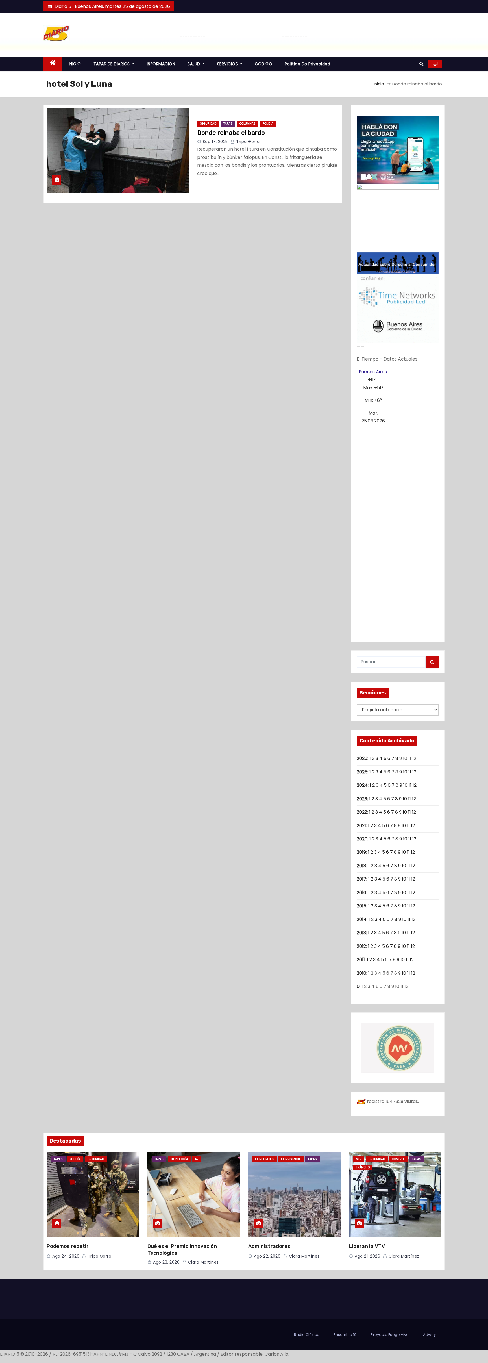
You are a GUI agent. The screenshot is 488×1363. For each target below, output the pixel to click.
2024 (362, 785)
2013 (361, 932)
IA (196, 1159)
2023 (362, 799)
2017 (361, 879)
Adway (429, 1334)
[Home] (52, 64)
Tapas (227, 124)
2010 (361, 973)
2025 (362, 772)
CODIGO (263, 64)
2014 (362, 919)
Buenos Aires (373, 372)
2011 (361, 959)
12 (414, 772)
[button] (421, 63)
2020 (362, 839)
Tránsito (363, 1167)
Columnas (247, 124)
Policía (268, 124)
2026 (362, 758)
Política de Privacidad (307, 64)
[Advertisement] (398, 531)
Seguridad (208, 124)
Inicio (379, 84)
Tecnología (179, 1159)
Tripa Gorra (247, 141)
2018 (361, 866)
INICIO (75, 64)
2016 (361, 892)
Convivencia (291, 1159)
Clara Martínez (203, 1262)
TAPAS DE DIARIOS (112, 64)
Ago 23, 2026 (166, 1262)
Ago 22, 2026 (267, 1256)
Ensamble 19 (345, 1334)
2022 (362, 812)
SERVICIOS (228, 64)
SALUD (194, 64)
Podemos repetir (68, 1246)
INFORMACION (161, 64)
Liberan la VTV (367, 1246)
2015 (361, 906)
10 (405, 772)
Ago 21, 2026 (367, 1256)
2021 (361, 825)
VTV (358, 1159)
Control (398, 1159)
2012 (361, 946)
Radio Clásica (306, 1334)
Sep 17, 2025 (215, 141)
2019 (361, 852)
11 (409, 772)
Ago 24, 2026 (65, 1256)
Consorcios (264, 1159)
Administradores (269, 1246)
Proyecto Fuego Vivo (390, 1334)
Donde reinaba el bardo (231, 132)
